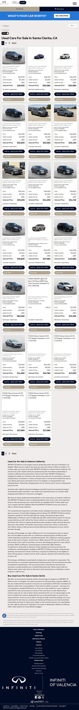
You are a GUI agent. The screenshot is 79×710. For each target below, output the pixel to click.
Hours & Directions (38, 629)
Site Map (32, 706)
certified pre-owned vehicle (27, 560)
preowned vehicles (33, 498)
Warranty (39, 671)
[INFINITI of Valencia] (9, 2)
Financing (39, 632)
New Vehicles (38, 648)
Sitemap (38, 642)
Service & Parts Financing (39, 668)
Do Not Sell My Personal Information (47, 706)
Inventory (39, 645)
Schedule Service (39, 663)
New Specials (39, 653)
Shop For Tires (39, 673)
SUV (28, 588)
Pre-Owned (38, 650)
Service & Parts (38, 660)
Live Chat (7, 99)
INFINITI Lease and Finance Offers (39, 658)
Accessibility (14, 706)
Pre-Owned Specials (39, 655)
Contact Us (6, 706)
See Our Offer (62, 16)
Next (14, 43)
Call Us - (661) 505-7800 (13, 94)
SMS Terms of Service (38, 639)
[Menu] (74, 4)
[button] (4, 616)
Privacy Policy (24, 706)
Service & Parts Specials (39, 666)
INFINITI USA (39, 636)
